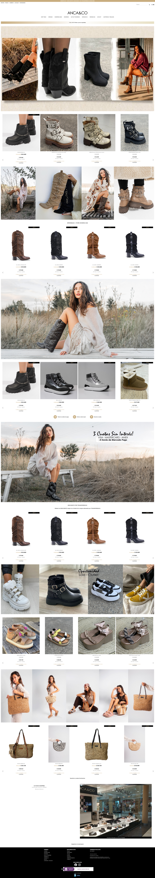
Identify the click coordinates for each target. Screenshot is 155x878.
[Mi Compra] (153, 4)
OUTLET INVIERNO (75, 17)
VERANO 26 (92, 17)
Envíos (2, 2)
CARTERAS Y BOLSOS (108, 17)
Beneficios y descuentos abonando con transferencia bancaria (77, 0)
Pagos (6, 2)
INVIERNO (66, 17)
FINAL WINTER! (77, 22)
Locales (17, 2)
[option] (21, 139)
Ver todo (43, 17)
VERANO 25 (84, 17)
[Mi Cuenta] (152, 4)
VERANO (50, 17)
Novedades (22, 2)
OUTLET (99, 17)
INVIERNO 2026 (58, 17)
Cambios (11, 2)
